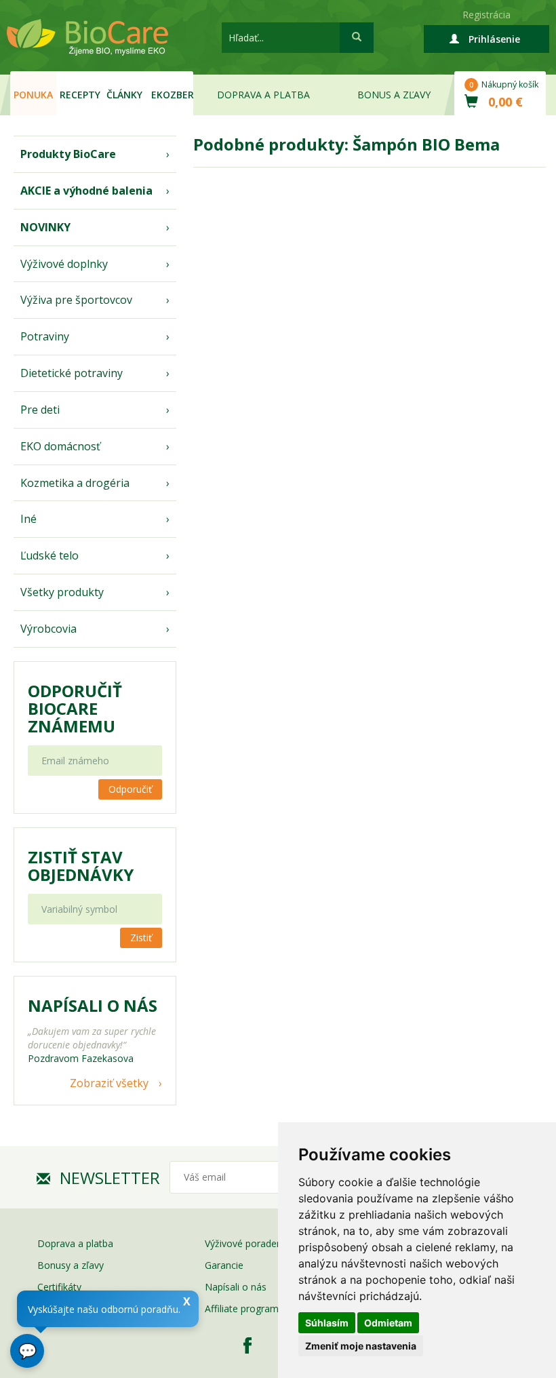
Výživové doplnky (64, 263)
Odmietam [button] (388, 1322)
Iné (28, 518)
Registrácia (486, 14)
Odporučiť (130, 789)
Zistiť (141, 937)
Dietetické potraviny (71, 373)
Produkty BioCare (68, 153)
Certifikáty (59, 1286)
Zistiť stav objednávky (81, 866)
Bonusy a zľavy (70, 1265)
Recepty (80, 94)
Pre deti (40, 409)
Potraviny (44, 336)
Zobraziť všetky (109, 1083)
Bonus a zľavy (394, 94)
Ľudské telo (49, 555)
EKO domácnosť (60, 446)
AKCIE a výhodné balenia (86, 190)
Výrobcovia (48, 628)
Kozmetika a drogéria (75, 482)
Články (124, 94)
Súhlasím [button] (327, 1322)
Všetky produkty (62, 592)
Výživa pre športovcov (76, 299)
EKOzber (172, 94)
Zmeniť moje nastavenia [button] (360, 1346)
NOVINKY (45, 227)
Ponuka (33, 94)
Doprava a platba (263, 94)
